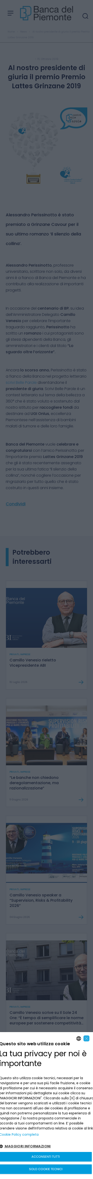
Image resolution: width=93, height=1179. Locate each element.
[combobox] (78, 1038)
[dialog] (46, 1105)
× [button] (86, 1038)
